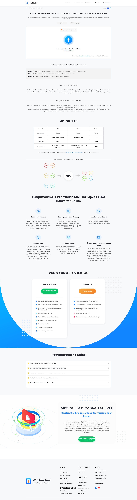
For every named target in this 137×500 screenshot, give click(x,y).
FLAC (46, 186)
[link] (27, 8)
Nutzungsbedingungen (65, 475)
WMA (52, 186)
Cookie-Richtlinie (64, 478)
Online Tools (88, 2)
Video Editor (32, 8)
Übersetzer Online (99, 483)
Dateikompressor (81, 485)
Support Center (63, 490)
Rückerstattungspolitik (65, 481)
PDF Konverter (81, 470)
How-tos (97, 2)
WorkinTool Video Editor (84, 55)
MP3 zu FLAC (40, 8)
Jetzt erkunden (87, 291)
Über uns (62, 470)
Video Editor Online (99, 481)
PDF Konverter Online (100, 470)
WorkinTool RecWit (82, 482)
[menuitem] (67, 3)
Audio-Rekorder (81, 490)
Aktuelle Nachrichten (65, 472)
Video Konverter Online (100, 478)
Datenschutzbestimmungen (66, 483)
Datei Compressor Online (101, 475)
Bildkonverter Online (100, 472)
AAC (52, 165)
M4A (46, 165)
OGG (46, 175)
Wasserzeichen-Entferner (83, 488)
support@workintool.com (66, 493)
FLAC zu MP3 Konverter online (74, 152)
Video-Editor (81, 480)
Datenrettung (81, 493)
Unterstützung (106, 2)
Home (27, 8)
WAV (52, 175)
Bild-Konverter (81, 472)
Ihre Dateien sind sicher (68, 50)
